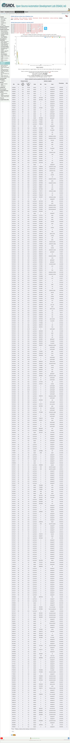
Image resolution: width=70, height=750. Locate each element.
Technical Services (11, 13)
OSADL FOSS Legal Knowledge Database (5, 46)
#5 (22, 24)
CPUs (20, 18)
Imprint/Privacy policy (57, 11)
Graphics (30, 18)
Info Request (3, 25)
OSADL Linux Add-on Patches (5, 72)
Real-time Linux (4, 66)
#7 (24, 24)
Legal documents (4, 93)
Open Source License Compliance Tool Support (5, 48)
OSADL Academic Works (4, 84)
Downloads (3, 89)
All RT (17, 32)
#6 (23, 24)
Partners (2, 21)
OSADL (2, 17)
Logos (2, 24)
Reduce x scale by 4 (39, 67)
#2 (18, 24)
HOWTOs (2, 87)
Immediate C (3, 81)
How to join (3, 19)
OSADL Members (4, 29)
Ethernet (27, 32)
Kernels (40, 18)
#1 (16, 24)
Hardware (16, 18)
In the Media (3, 20)
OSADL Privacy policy (5, 96)
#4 (20, 24)
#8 (26, 24)
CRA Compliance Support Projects (4, 54)
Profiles (21, 19)
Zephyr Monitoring (4, 65)
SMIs (50, 72)
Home (51, 11)
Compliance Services (3, 39)
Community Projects (3, 79)
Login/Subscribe (66, 11)
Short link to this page (67, 739)
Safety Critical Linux (4, 75)
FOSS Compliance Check (4, 60)
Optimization (22, 32)
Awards (30, 19)
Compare (26, 19)
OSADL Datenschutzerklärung (5, 95)
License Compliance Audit (4, 58)
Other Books (3, 85)
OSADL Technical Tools (5, 76)
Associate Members (4, 32)
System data (16, 19)
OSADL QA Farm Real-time (19, 13)
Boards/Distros (46, 18)
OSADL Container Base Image (5, 56)
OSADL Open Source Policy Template (5, 42)
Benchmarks (25, 18)
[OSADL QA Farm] (67, 17)
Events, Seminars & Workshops (4, 27)
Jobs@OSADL (3, 22)
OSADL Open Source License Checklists (5, 44)
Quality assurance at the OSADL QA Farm (4, 70)
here (26, 34)
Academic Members (4, 33)
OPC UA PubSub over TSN (5, 74)
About (12, 18)
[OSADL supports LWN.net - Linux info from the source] (35, 738)
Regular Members (4, 30)
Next (37, 32)
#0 (15, 24)
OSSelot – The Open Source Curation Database (4, 51)
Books (2, 82)
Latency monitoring (54, 18)
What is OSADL (4, 18)
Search (2, 98)
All (14, 32)
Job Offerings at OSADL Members (4, 37)
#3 (19, 24)
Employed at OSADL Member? (4, 35)
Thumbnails (32, 32)
